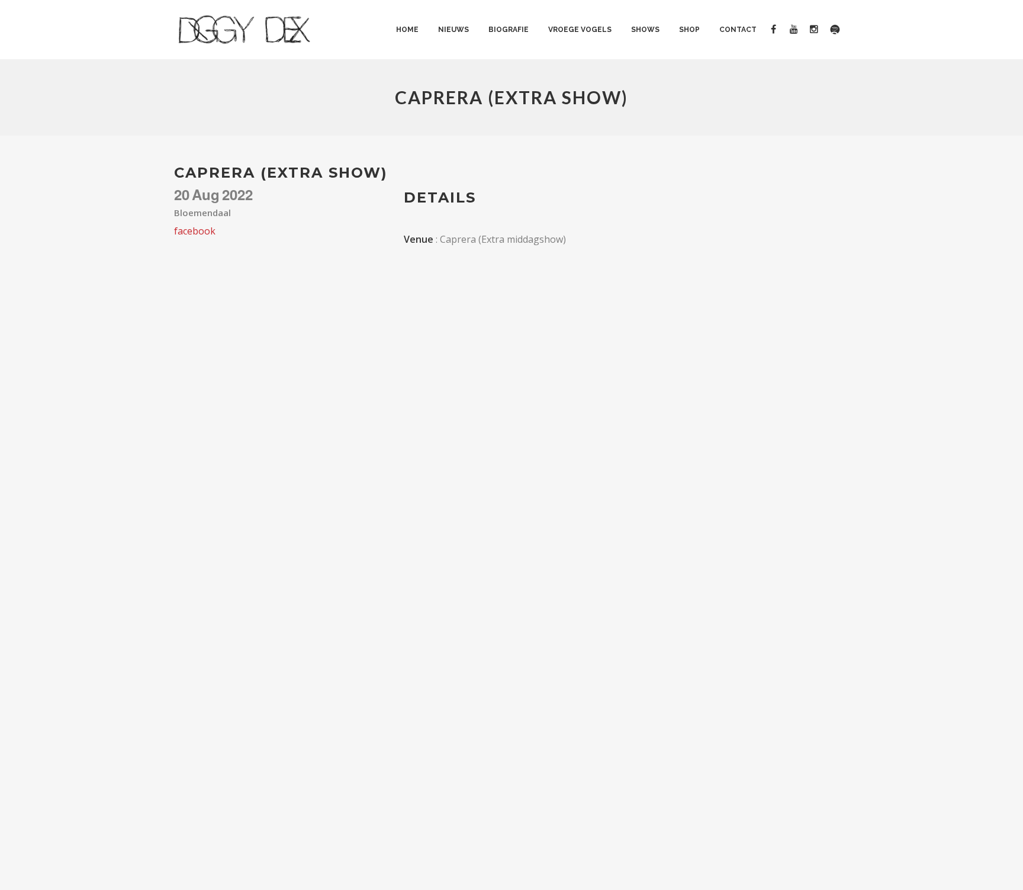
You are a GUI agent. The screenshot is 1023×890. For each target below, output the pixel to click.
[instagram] (818, 29)
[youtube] (797, 29)
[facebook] (777, 29)
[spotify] (838, 29)
